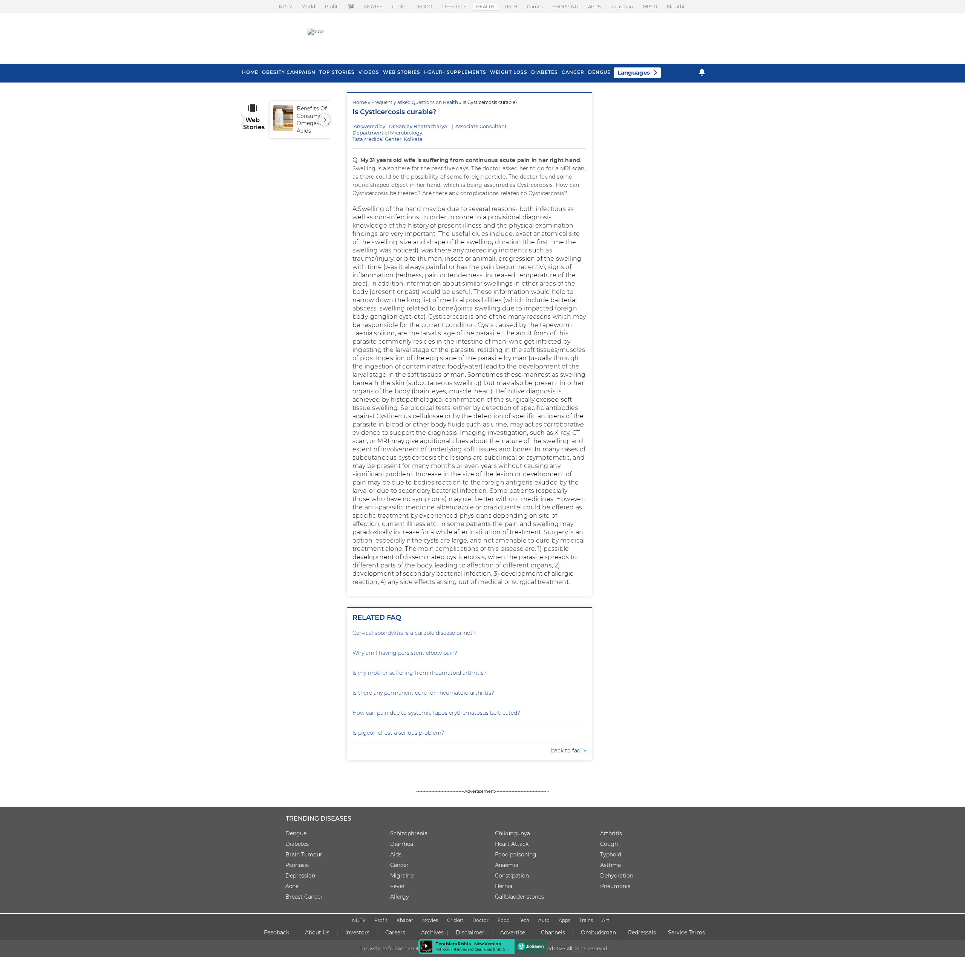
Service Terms (686, 932)
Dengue (599, 72)
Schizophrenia (408, 833)
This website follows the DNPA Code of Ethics (410, 948)
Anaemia (506, 865)
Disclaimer (470, 932)
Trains (586, 920)
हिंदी (351, 6)
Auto (544, 920)
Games (535, 6)
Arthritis (611, 833)
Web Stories (401, 72)
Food (504, 920)
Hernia (503, 886)
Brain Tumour (303, 854)
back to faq (567, 750)
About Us (317, 932)
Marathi (675, 6)
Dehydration (616, 875)
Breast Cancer (304, 896)
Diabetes (297, 844)
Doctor (480, 920)
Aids (395, 854)
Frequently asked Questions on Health (414, 102)
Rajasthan (621, 6)
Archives (432, 932)
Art (605, 920)
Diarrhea (401, 844)
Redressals (642, 932)
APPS (594, 6)
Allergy (399, 896)
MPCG (650, 6)
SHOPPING (565, 6)
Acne (292, 886)
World (308, 6)
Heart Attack (511, 844)
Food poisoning (515, 854)
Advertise (512, 932)
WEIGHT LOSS (508, 72)
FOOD (425, 6)
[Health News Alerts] (702, 72)
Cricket (400, 6)
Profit (331, 6)
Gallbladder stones (519, 896)
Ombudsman (598, 932)
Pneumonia (615, 886)
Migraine (402, 875)
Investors (357, 932)
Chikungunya (512, 833)
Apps (564, 920)
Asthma (610, 865)
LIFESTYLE (454, 6)
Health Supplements (455, 72)
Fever (397, 886)
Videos (368, 72)
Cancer (573, 72)
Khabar (405, 920)
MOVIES (373, 6)
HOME (250, 72)
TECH (510, 6)
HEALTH (485, 6)
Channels (553, 932)
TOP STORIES (337, 72)
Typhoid (610, 854)
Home (359, 102)
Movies (430, 920)
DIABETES (544, 72)
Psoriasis (297, 865)
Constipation (512, 875)
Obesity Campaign (289, 72)
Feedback (276, 932)
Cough (609, 844)
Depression (300, 875)
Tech (524, 920)
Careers (395, 932)
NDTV (285, 6)
